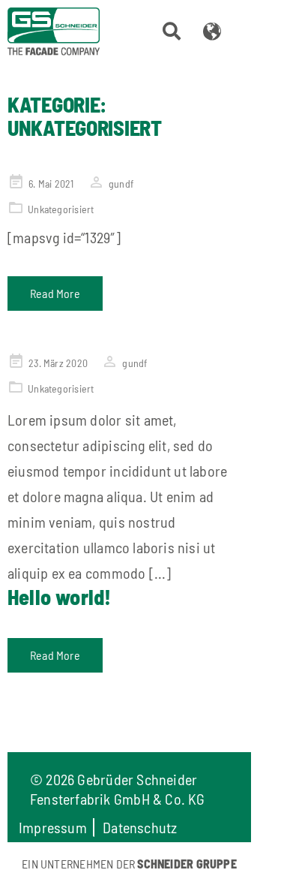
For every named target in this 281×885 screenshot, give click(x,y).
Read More (55, 293)
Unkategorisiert (61, 209)
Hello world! (59, 597)
